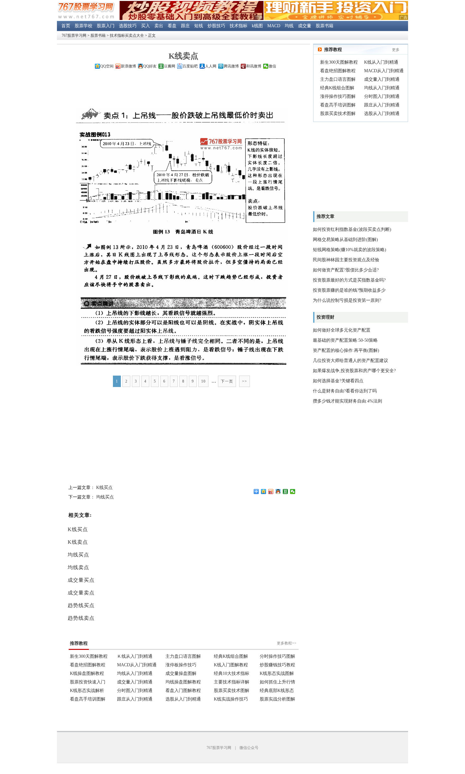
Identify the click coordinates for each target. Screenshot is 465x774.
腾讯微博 (231, 66)
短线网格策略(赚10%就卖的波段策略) (349, 249)
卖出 (158, 25)
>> (244, 381)
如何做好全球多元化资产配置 (341, 330)
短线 (198, 25)
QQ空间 (107, 66)
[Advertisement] (183, 90)
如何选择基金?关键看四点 (338, 380)
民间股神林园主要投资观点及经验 (346, 259)
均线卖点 (78, 567)
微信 (272, 66)
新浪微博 (128, 66)
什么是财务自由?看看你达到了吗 (345, 391)
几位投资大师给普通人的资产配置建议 (350, 360)
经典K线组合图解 (337, 88)
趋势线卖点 (81, 618)
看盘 (172, 25)
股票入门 (106, 25)
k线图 (257, 25)
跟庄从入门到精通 (382, 105)
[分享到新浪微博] (271, 491)
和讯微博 (253, 66)
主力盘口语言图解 (338, 79)
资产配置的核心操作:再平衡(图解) (346, 350)
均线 (289, 25)
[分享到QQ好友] (278, 491)
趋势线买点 (81, 605)
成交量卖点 (81, 592)
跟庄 (185, 25)
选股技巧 (128, 25)
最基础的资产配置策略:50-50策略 (345, 340)
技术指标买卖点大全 (127, 35)
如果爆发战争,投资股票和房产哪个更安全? (354, 370)
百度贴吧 (190, 66)
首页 (65, 25)
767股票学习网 (74, 35)
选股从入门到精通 (382, 113)
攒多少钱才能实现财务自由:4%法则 (347, 401)
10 (203, 381)
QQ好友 (150, 66)
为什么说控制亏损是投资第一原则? (347, 300)
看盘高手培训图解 (338, 105)
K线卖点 (78, 542)
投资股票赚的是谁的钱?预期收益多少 (349, 290)
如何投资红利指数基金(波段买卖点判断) (352, 229)
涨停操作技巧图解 (338, 96)
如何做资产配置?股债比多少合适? (346, 270)
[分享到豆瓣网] (285, 491)
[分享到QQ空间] (263, 491)
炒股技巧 (216, 25)
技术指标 (238, 25)
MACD (273, 25)
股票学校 (83, 25)
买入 (145, 25)
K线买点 (104, 487)
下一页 (227, 381)
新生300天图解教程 (339, 62)
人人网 (210, 66)
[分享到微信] (292, 491)
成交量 (304, 25)
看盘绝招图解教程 (338, 70)
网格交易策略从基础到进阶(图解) (345, 239)
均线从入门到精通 (382, 88)
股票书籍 (324, 25)
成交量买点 (81, 580)
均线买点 (105, 497)
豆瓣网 (169, 66)
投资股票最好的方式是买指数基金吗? (349, 280)
